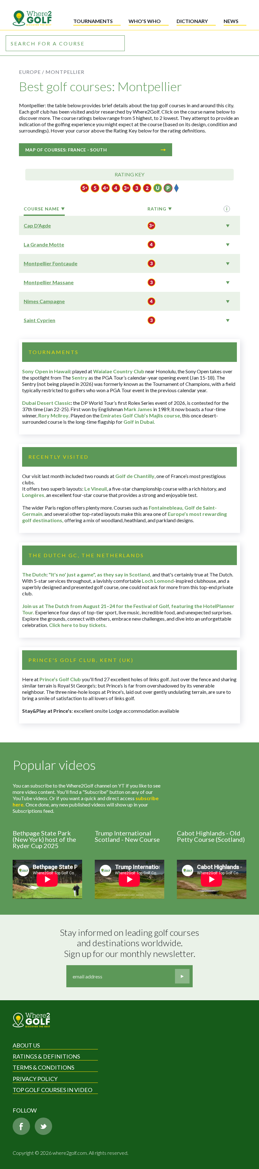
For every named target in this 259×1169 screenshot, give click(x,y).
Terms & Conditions (43, 1067)
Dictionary (192, 21)
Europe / (31, 72)
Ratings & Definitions (46, 1056)
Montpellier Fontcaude (50, 263)
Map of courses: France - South (66, 149)
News (231, 21)
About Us (26, 1045)
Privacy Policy (35, 1078)
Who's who (145, 21)
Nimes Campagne (44, 301)
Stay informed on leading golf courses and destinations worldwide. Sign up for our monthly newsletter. (130, 943)
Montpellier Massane (49, 282)
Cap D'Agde (37, 225)
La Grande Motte (44, 244)
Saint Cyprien (39, 320)
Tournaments (93, 21)
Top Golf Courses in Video (52, 1089)
